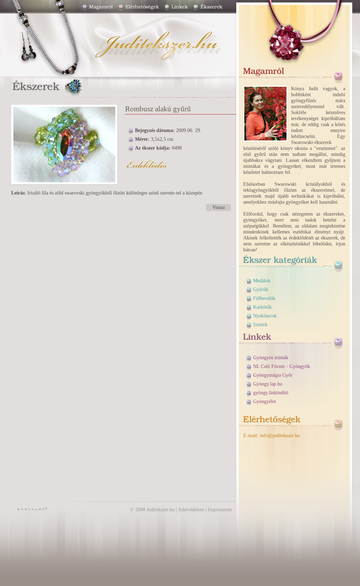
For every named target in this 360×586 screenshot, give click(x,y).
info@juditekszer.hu (280, 435)
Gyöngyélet (264, 401)
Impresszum (220, 509)
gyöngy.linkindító (270, 392)
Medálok (261, 280)
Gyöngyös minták (270, 357)
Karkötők (262, 307)
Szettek (260, 324)
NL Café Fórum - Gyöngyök (281, 366)
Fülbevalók (264, 298)
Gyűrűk (260, 289)
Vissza (218, 207)
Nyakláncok (265, 315)
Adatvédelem (191, 509)
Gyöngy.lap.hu (267, 384)
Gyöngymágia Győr (272, 375)
